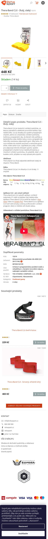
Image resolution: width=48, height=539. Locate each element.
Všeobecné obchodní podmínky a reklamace (17, 443)
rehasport (8, 431)
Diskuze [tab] (11, 114)
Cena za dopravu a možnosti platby (14, 446)
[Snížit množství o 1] (9, 89)
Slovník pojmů (6, 452)
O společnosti (6, 449)
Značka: (11, 16)
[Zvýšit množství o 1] (9, 86)
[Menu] (43, 3)
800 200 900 (8, 424)
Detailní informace (8, 94)
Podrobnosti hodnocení (28, 14)
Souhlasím (23, 533)
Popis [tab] (5, 114)
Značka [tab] (18, 114)
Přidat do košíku (21, 88)
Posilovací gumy (19, 279)
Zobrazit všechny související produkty (24, 406)
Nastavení (23, 526)
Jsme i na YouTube (11, 434)
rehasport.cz (9, 427)
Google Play (18, 201)
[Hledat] (31, 3)
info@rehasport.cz (11, 421)
